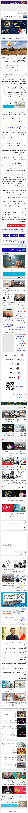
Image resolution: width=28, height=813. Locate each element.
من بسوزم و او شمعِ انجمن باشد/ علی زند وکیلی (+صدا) (11, 241)
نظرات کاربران (14, 235)
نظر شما (24, 520)
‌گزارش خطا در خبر (24, 397)
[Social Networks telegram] (14, 246)
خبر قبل (7, 235)
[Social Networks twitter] (16, 246)
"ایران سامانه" (11, 811)
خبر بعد (21, 235)
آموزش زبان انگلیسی (12, 373)
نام (25, 522)
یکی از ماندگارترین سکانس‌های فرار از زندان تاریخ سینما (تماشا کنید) (8, 320)
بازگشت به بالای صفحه (20, 590)
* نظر (25, 531)
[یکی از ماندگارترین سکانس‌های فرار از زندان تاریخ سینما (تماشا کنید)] (8, 314)
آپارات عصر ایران (13, 377)
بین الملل (20, 35)
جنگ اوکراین (19, 400)
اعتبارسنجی (25, 554)
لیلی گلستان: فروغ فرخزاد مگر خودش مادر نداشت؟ (14, 669)
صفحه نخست (25, 35)
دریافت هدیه (9, 806)
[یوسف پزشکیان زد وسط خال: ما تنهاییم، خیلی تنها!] (14, 633)
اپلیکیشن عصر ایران (19, 386)
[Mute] (6, 267)
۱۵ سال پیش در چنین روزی (12, 359)
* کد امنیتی (24, 542)
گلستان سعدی (12, 368)
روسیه (15, 400)
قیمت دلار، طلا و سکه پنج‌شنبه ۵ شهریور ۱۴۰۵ (15, 648)
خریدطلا (8, 107)
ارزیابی (12, 400)
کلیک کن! (14, 274)
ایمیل (25, 527)
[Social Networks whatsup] (18, 246)
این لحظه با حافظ (12, 364)
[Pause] (4, 267)
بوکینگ (21, 554)
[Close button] (27, 800)
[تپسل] (3, 253)
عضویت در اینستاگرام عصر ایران (12, 355)
